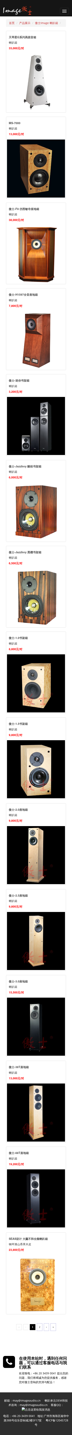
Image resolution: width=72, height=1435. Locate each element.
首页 (12, 23)
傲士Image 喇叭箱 (46, 23)
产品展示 (24, 23)
